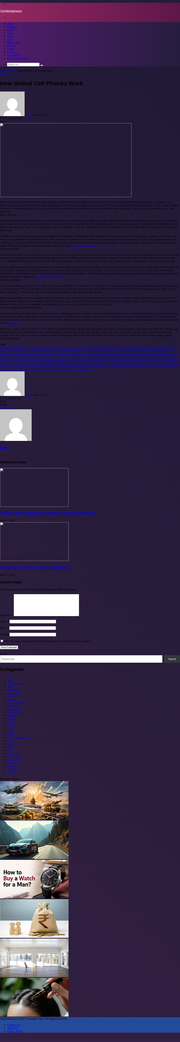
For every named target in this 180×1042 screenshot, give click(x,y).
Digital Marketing (17, 702)
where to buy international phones (19, 366)
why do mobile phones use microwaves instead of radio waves (58, 369)
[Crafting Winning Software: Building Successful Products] (34, 505)
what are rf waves (14, 363)
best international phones (89, 347)
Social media (14, 759)
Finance (11, 45)
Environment (14, 712)
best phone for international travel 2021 (125, 347)
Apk (9, 36)
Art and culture (15, 683)
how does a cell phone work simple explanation (151, 357)
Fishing (11, 721)
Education (12, 705)
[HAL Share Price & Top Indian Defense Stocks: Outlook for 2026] (34, 818)
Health (10, 48)
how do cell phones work (151, 353)
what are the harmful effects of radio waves (49, 363)
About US (12, 1027)
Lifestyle (12, 51)
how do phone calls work (38, 357)
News (10, 746)
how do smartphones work (67, 357)
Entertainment (14, 709)
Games (11, 731)
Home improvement (18, 58)
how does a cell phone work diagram (103, 357)
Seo (9, 756)
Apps (10, 680)
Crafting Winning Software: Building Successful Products (47, 513)
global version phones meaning (119, 353)
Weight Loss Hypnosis (84, 245)
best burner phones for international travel (52, 347)
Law (9, 740)
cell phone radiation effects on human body (108, 350)
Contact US (13, 1024)
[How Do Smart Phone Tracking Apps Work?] (34, 559)
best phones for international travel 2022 (35, 350)
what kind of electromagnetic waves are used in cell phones (147, 363)
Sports (10, 29)
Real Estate (13, 753)
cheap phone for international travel (152, 350)
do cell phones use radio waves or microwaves (75, 353)
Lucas (28, 115)
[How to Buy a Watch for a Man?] (34, 897)
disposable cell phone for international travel (24, 353)
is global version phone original (86, 360)
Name (4, 621)
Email (4, 627)
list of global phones (115, 360)
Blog (9, 696)
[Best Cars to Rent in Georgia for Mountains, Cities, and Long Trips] (34, 858)
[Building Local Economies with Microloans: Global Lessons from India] (34, 936)
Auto (10, 39)
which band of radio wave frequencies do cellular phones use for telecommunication (84, 366)
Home (10, 23)
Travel (10, 32)
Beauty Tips (13, 42)
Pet (9, 750)
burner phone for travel (71, 350)
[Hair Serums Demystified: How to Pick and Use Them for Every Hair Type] (34, 1015)
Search (4, 653)
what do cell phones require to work (93, 363)
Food (10, 728)
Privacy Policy (15, 1031)
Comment (6, 615)
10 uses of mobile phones (14, 347)
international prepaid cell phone (50, 360)
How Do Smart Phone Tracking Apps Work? (35, 567)
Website (4, 634)
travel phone (134, 360)
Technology (13, 55)
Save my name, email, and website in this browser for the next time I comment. (48, 641)
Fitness (11, 724)
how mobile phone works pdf (16, 360)
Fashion (11, 715)
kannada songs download (50, 276)
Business (12, 26)
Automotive (13, 690)
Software (13, 70)
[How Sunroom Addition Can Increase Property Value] (34, 976)
